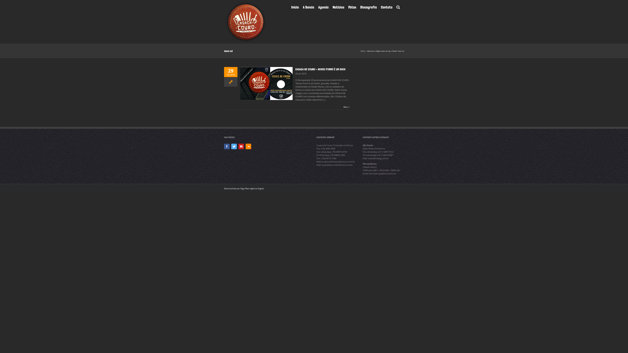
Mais (345, 107)
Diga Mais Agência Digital (252, 188)
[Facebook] (227, 146)
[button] (398, 7)
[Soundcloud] (248, 146)
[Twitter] (234, 146)
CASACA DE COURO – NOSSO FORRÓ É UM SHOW (320, 69)
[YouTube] (241, 146)
